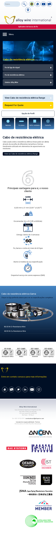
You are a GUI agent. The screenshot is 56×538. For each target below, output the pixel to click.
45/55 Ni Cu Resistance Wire (15, 331)
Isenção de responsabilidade (25, 422)
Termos (37, 422)
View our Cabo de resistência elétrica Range (21, 154)
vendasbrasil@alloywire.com (35, 418)
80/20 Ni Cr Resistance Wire (14, 327)
